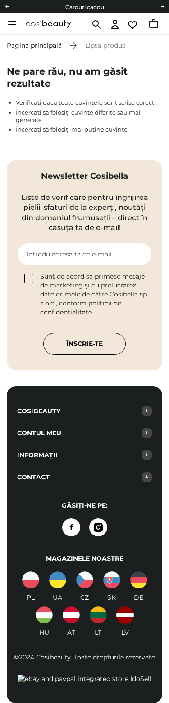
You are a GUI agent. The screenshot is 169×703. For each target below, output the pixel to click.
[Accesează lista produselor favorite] (133, 25)
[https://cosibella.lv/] (125, 615)
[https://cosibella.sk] (112, 580)
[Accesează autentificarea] (115, 25)
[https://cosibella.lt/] (98, 615)
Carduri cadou (84, 7)
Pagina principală (34, 45)
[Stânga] (7, 6)
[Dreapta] (162, 6)
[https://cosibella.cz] (85, 580)
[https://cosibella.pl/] (31, 580)
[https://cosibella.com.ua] (58, 580)
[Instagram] (98, 527)
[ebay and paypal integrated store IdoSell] (84, 679)
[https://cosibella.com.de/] (71, 615)
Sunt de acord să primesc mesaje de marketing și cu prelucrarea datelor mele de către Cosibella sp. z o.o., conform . (94, 294)
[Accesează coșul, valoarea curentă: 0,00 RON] (154, 24)
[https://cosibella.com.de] (139, 580)
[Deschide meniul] (11, 24)
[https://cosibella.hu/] (44, 615)
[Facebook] (71, 527)
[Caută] (96, 24)
